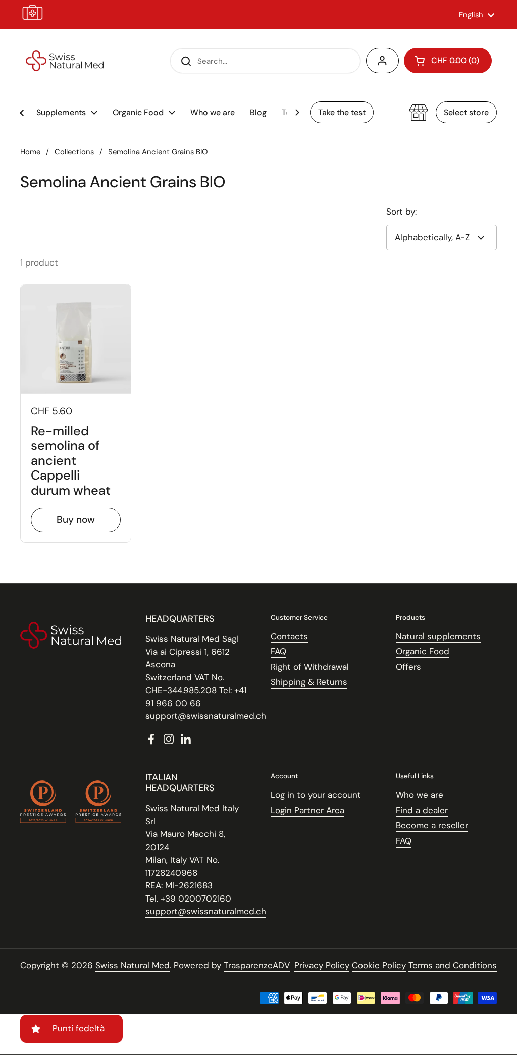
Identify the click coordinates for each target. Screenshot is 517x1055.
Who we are (419, 794)
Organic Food (422, 651)
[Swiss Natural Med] (64, 61)
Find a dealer (422, 810)
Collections (74, 152)
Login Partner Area (307, 810)
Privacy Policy (321, 965)
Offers (408, 666)
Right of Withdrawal (310, 666)
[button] (448, 60)
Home (30, 152)
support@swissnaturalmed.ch (205, 715)
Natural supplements (438, 636)
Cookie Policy (379, 965)
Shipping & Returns (309, 682)
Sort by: (401, 211)
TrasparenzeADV (257, 965)
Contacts (289, 636)
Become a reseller (432, 825)
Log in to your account (316, 794)
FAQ (278, 651)
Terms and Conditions (452, 965)
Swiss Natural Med (132, 965)
